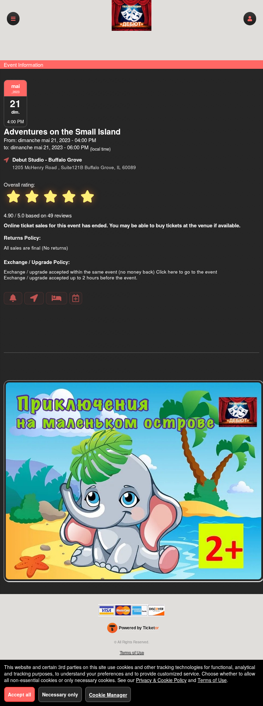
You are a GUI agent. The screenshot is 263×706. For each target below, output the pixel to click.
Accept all (19, 694)
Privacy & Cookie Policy (161, 680)
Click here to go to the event (186, 271)
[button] (249, 18)
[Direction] (34, 298)
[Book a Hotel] (56, 298)
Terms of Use (132, 652)
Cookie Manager (108, 694)
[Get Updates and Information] (13, 298)
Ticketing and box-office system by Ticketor (133, 629)
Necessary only (60, 694)
